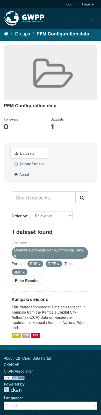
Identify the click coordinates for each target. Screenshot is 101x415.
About (23, 174)
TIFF (26, 335)
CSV (16, 335)
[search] (82, 197)
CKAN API (12, 364)
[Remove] (15, 256)
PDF (35, 335)
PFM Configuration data (63, 33)
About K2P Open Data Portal (27, 358)
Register (88, 4)
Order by (19, 215)
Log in (71, 4)
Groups (22, 33)
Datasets (26, 153)
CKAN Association (18, 371)
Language (13, 397)
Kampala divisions (30, 299)
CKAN (12, 389)
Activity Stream (31, 163)
